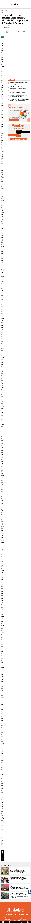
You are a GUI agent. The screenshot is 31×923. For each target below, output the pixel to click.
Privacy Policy (25, 914)
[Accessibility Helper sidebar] (29, 892)
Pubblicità (10, 914)
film (2, 846)
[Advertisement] (19, 46)
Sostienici (15, 914)
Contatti (20, 914)
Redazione (13, 31)
